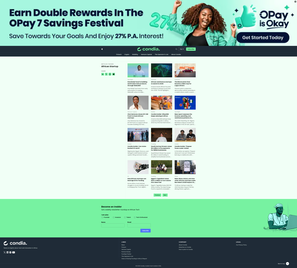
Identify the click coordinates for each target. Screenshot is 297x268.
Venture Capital (146, 54)
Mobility (135, 54)
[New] (185, 103)
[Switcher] (102, 49)
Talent (128, 217)
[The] (185, 70)
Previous (157, 195)
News (176, 176)
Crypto (126, 54)
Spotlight (130, 79)
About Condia (176, 54)
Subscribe (190, 49)
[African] (161, 70)
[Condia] (148, 49)
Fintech (119, 54)
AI (128, 176)
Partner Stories (126, 251)
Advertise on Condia (185, 247)
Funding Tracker (126, 254)
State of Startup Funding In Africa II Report (134, 258)
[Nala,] (185, 167)
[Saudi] (161, 135)
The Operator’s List (161, 54)
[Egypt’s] (161, 167)
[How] (138, 70)
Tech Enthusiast (142, 217)
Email (129, 222)
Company (182, 242)
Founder (107, 217)
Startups (153, 79)
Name (103, 222)
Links (124, 242)
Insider (153, 112)
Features (177, 79)
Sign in (182, 49)
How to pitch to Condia (186, 249)
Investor (118, 217)
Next (165, 195)
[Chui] (138, 103)
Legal (238, 242)
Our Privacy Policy (241, 245)
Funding (153, 144)
